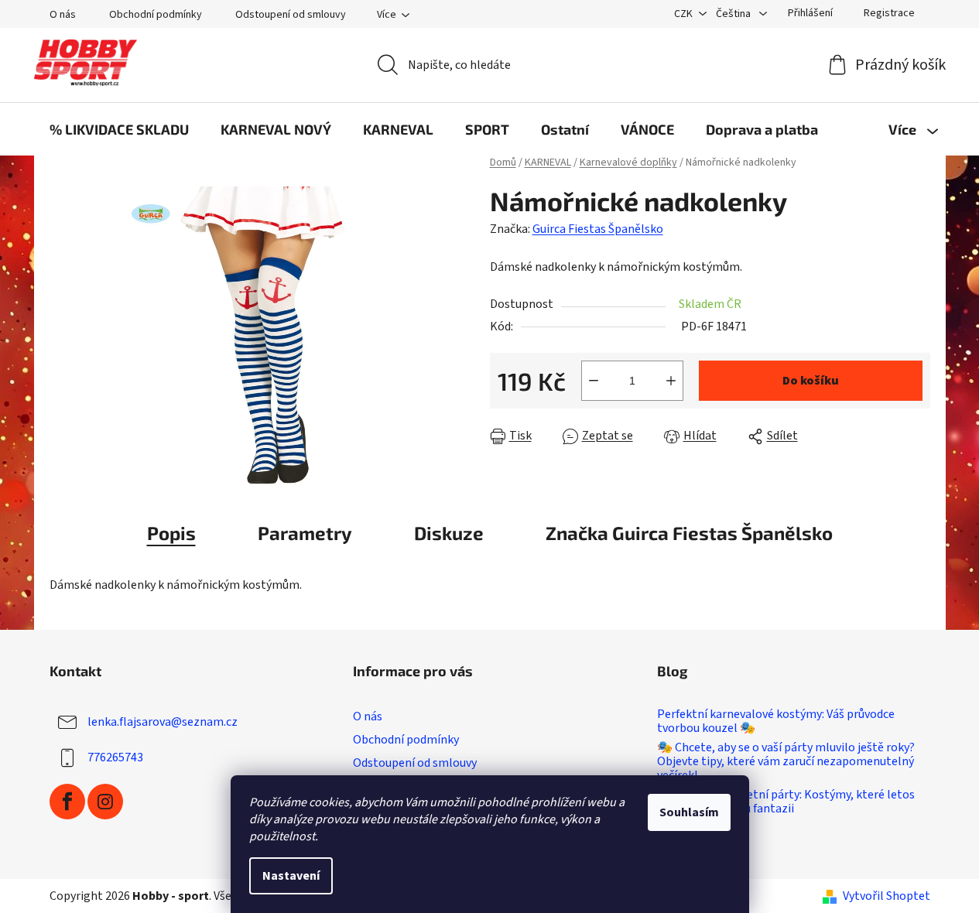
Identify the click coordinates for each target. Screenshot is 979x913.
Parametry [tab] (305, 532)
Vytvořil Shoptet (886, 895)
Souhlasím (689, 812)
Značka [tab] (689, 532)
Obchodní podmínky (155, 14)
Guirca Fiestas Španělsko (597, 229)
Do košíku (810, 380)
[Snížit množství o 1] (593, 380)
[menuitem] (119, 129)
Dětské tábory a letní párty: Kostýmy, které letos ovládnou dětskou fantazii (786, 802)
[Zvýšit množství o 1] (671, 380)
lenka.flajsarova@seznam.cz (162, 721)
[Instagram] (105, 801)
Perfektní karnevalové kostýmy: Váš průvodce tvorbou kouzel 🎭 (776, 721)
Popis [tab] (171, 532)
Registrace (889, 13)
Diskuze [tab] (449, 532)
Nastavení (291, 875)
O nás (63, 14)
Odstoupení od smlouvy (290, 14)
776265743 (115, 757)
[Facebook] (67, 801)
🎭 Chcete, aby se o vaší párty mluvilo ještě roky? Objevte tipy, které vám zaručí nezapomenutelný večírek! (786, 761)
